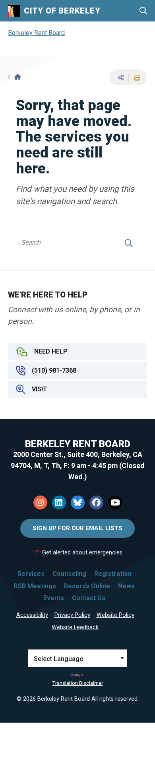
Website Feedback (75, 627)
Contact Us (88, 598)
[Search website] (143, 11)
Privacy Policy (72, 615)
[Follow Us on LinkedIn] (59, 502)
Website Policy (115, 615)
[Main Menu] (143, 44)
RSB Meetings (35, 586)
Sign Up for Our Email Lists (77, 528)
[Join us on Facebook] (96, 502)
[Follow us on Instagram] (40, 502)
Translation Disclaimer (77, 683)
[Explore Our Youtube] (115, 502)
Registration (113, 573)
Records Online (87, 586)
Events (53, 598)
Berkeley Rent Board (36, 33)
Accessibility (32, 615)
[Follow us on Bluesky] (78, 502)
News (126, 586)
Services (31, 573)
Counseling (69, 573)
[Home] (14, 77)
